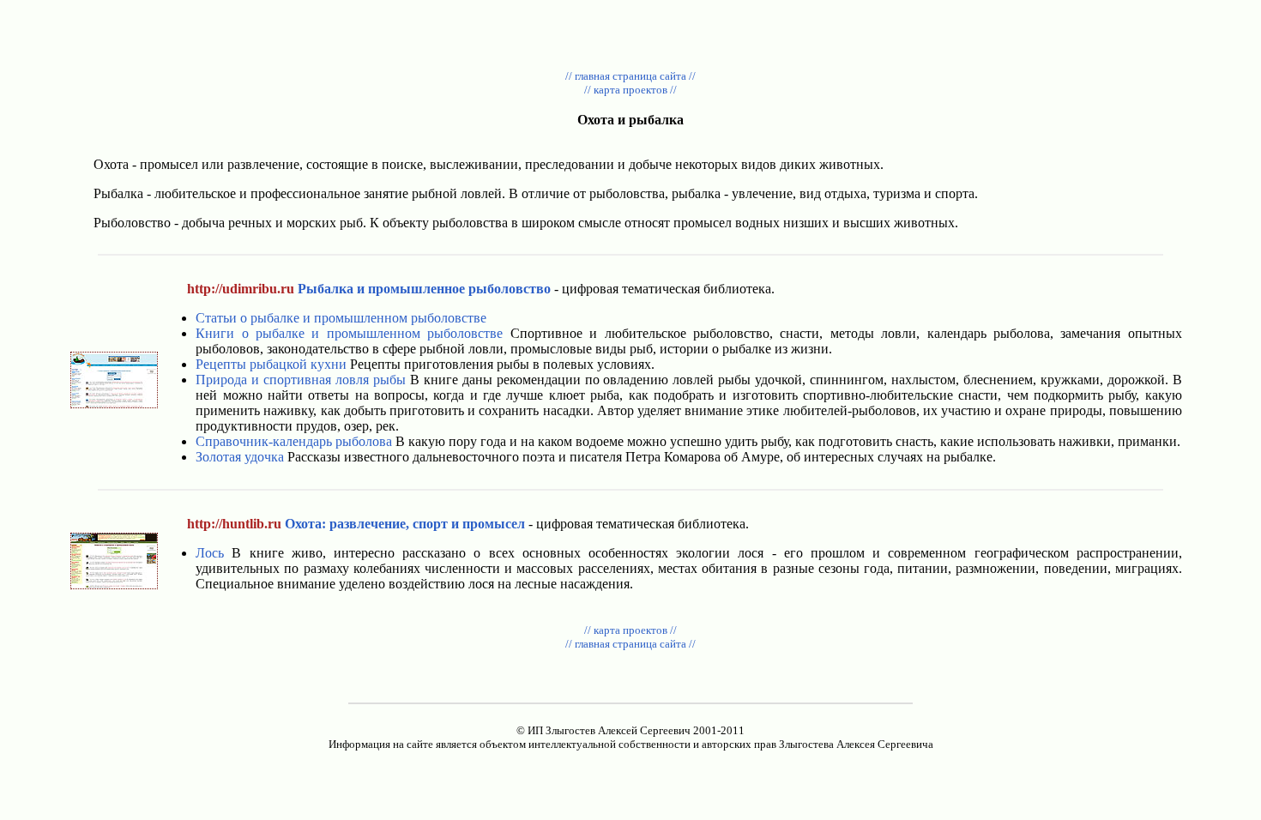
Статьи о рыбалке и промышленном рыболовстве (341, 318)
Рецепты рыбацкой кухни (271, 364)
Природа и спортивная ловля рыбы (301, 379)
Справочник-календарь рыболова (294, 441)
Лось (210, 553)
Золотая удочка (240, 456)
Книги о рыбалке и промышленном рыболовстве (349, 333)
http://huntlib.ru (234, 523)
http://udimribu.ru (240, 288)
